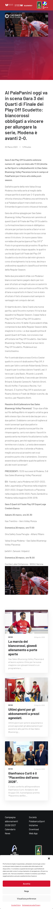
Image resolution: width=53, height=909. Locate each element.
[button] (49, 858)
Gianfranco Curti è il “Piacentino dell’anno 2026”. (23, 777)
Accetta (26, 883)
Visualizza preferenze (26, 898)
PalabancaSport (37, 821)
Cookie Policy (16, 905)
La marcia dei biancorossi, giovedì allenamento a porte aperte (22, 647)
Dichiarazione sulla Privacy (31, 905)
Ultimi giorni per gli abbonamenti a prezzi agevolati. (23, 713)
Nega (26, 891)
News (7, 833)
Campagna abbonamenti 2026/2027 (11, 821)
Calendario (10, 829)
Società (33, 817)
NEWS (10, 637)
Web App (33, 833)
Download (34, 829)
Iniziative (33, 825)
